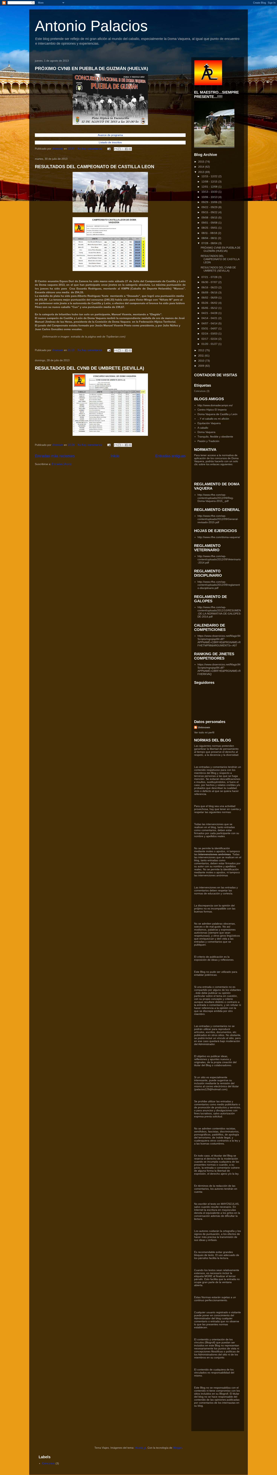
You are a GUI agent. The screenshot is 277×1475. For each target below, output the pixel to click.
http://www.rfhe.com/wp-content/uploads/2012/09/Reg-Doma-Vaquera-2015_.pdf (215, 498)
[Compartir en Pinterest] (130, 149)
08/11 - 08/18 (209, 232)
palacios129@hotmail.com (210, 1089)
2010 (201, 360)
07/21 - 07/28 (209, 277)
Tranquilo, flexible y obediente (215, 436)
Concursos (200, 391)
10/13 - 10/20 (209, 191)
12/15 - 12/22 (209, 176)
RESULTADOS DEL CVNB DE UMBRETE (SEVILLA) (89, 368)
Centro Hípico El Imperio (212, 409)
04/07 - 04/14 (209, 323)
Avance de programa (110, 135)
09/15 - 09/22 (209, 212)
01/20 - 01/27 (209, 343)
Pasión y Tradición (208, 441)
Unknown (204, 727)
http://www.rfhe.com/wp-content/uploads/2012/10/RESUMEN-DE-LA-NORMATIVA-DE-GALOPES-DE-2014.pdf (219, 612)
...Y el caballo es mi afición (213, 418)
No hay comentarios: (90, 148)
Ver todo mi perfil (204, 732)
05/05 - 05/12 (209, 307)
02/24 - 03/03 (209, 333)
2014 (201, 166)
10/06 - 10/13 (209, 196)
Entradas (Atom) (61, 464)
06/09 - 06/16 (209, 292)
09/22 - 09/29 (209, 207)
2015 (201, 161)
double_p (140, 1447)
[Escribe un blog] (119, 149)
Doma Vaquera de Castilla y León (217, 414)
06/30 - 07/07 (209, 282)
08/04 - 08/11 (209, 238)
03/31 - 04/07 (209, 328)
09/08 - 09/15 (209, 217)
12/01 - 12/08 (209, 186)
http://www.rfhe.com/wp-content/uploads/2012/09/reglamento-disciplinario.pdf (218, 585)
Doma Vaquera (206, 432)
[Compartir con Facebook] (126, 149)
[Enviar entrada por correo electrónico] (108, 148)
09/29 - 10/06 (209, 202)
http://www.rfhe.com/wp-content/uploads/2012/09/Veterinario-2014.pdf (219, 559)
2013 (201, 171)
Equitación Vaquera (209, 423)
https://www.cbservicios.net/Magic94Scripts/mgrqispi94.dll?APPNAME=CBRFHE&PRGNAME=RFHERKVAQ (219, 669)
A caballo (202, 427)
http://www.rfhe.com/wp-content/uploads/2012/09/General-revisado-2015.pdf (217, 519)
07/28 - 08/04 (209, 243)
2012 (201, 350)
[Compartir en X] (123, 149)
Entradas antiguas (170, 456)
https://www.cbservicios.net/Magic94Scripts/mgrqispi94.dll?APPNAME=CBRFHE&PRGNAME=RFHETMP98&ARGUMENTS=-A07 (219, 640)
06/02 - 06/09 (209, 297)
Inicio (115, 456)
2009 (201, 365)
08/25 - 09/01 (209, 227)
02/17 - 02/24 (209, 338)
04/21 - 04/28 (209, 313)
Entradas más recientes (55, 456)
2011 (201, 355)
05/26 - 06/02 (209, 302)
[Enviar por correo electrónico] (116, 149)
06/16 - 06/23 (209, 287)
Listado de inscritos (110, 142)
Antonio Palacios (91, 26)
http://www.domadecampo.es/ (215, 405)
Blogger (177, 1447)
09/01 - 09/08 (209, 222)
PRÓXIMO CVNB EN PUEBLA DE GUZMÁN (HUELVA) (91, 68)
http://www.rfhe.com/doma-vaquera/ (218, 537)
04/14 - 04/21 (209, 318)
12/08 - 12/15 (209, 181)
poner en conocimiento (216, 1315)
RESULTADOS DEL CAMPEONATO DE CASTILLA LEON (94, 166)
